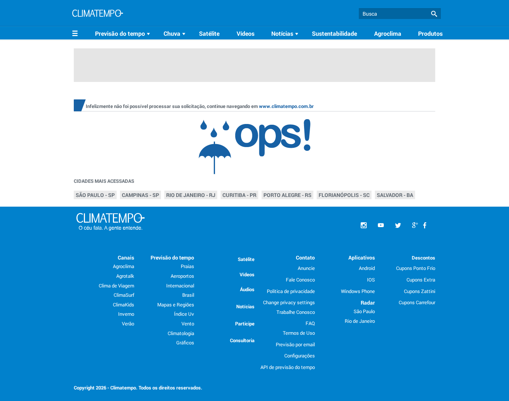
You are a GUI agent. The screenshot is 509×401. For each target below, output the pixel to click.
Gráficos (185, 343)
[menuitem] (123, 33)
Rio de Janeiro (360, 321)
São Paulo (364, 311)
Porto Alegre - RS (287, 194)
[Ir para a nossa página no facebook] (425, 225)
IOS (371, 280)
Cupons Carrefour (417, 302)
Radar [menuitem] (368, 302)
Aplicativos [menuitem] (361, 257)
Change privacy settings (289, 302)
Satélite (209, 33)
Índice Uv (184, 314)
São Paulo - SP (95, 194)
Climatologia (181, 333)
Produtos (430, 33)
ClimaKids (123, 305)
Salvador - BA (395, 194)
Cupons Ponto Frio (415, 268)
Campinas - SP (140, 194)
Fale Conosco (300, 280)
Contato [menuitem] (305, 257)
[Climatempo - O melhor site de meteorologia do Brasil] (97, 14)
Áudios (247, 289)
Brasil (188, 295)
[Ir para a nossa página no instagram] (364, 225)
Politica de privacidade (291, 291)
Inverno (126, 314)
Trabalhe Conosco (295, 312)
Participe (245, 324)
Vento (187, 324)
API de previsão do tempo (287, 367)
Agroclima (387, 33)
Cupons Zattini (419, 291)
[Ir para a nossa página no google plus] (415, 225)
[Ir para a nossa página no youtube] (381, 225)
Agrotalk (125, 276)
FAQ (310, 323)
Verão (128, 324)
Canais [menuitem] (126, 257)
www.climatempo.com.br (286, 106)
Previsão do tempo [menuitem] (172, 257)
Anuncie (306, 268)
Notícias (245, 306)
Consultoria (242, 340)
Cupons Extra (421, 280)
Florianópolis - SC (344, 194)
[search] (400, 13)
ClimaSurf (124, 295)
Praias (187, 266)
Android (367, 268)
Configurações (299, 356)
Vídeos (246, 33)
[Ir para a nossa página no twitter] (398, 225)
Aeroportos (182, 276)
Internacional (180, 286)
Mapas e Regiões (175, 305)
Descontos (423, 258)
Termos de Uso (299, 333)
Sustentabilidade (334, 33)
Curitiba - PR (239, 194)
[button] (434, 14)
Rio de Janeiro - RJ (190, 194)
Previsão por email (295, 344)
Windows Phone (358, 291)
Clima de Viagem (116, 286)
